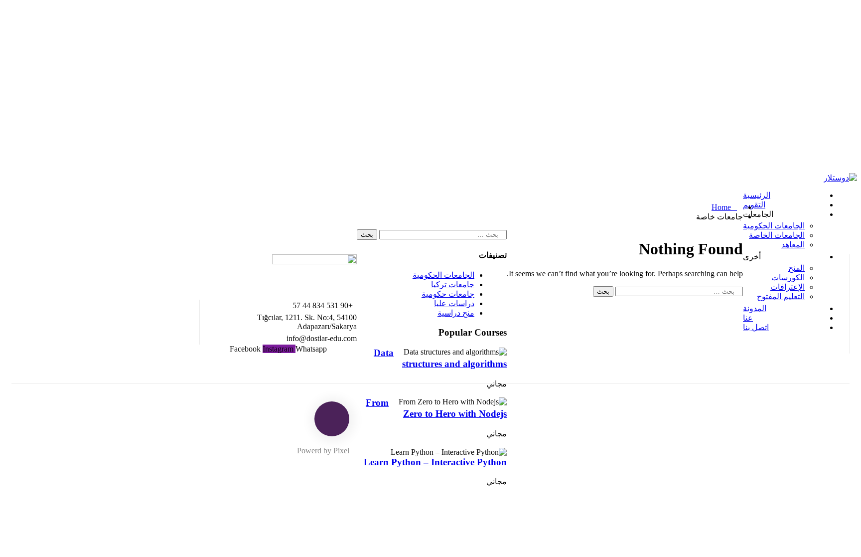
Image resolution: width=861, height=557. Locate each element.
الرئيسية (756, 195)
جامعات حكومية (448, 294)
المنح (796, 268)
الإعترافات (787, 287)
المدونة (754, 308)
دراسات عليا (454, 303)
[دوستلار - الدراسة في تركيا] (840, 178)
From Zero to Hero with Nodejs (436, 408)
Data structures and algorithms (440, 358)
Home (721, 207)
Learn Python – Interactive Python (435, 462)
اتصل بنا (756, 327)
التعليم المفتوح (781, 296)
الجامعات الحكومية (774, 225)
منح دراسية (455, 313)
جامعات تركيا (452, 284)
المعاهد (793, 244)
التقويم (754, 204)
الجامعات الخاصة (777, 235)
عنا (748, 318)
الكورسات (788, 277)
